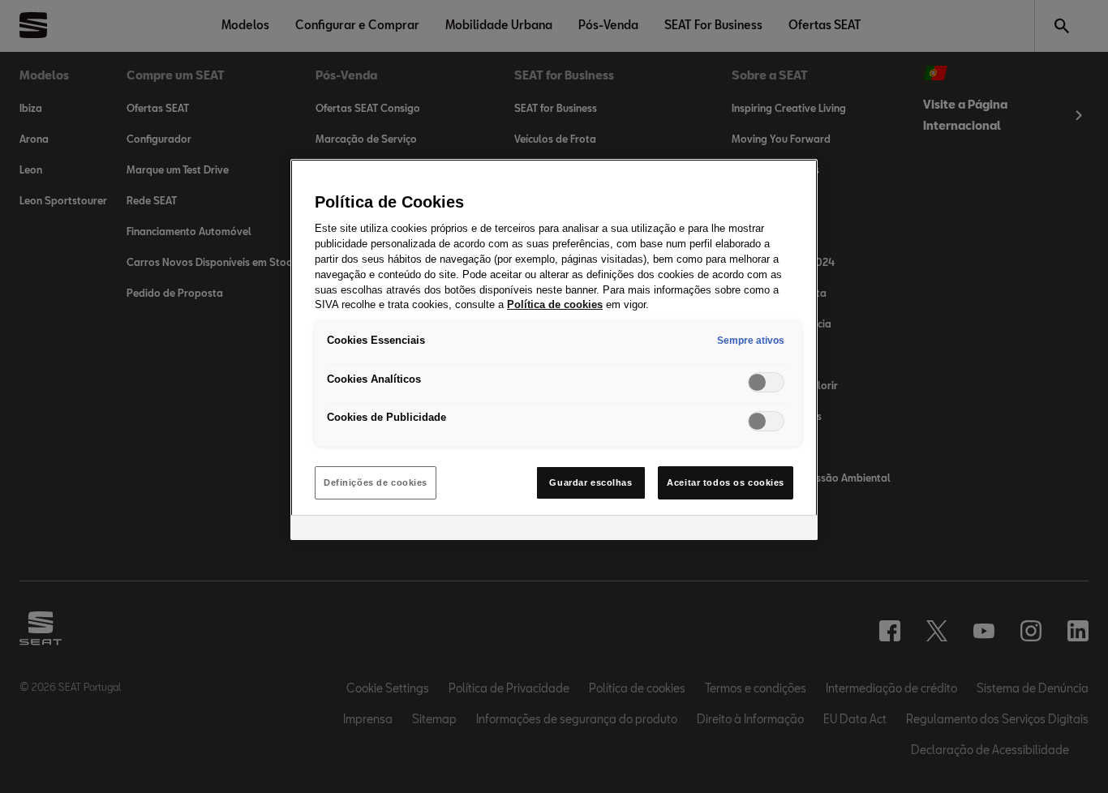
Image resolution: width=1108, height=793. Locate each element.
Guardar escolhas (590, 482)
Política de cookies (555, 305)
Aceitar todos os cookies (725, 482)
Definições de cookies (375, 482)
